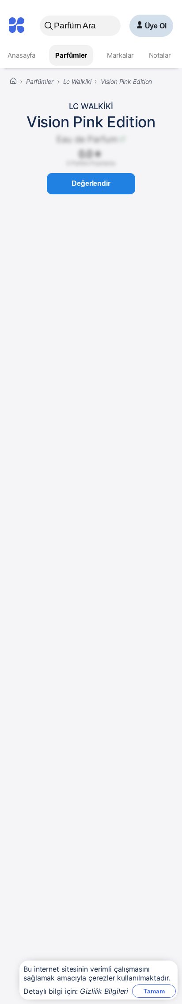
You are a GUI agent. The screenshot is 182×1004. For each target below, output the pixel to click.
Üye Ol (156, 26)
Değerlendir (91, 183)
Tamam (154, 991)
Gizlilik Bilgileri (104, 991)
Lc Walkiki (91, 106)
